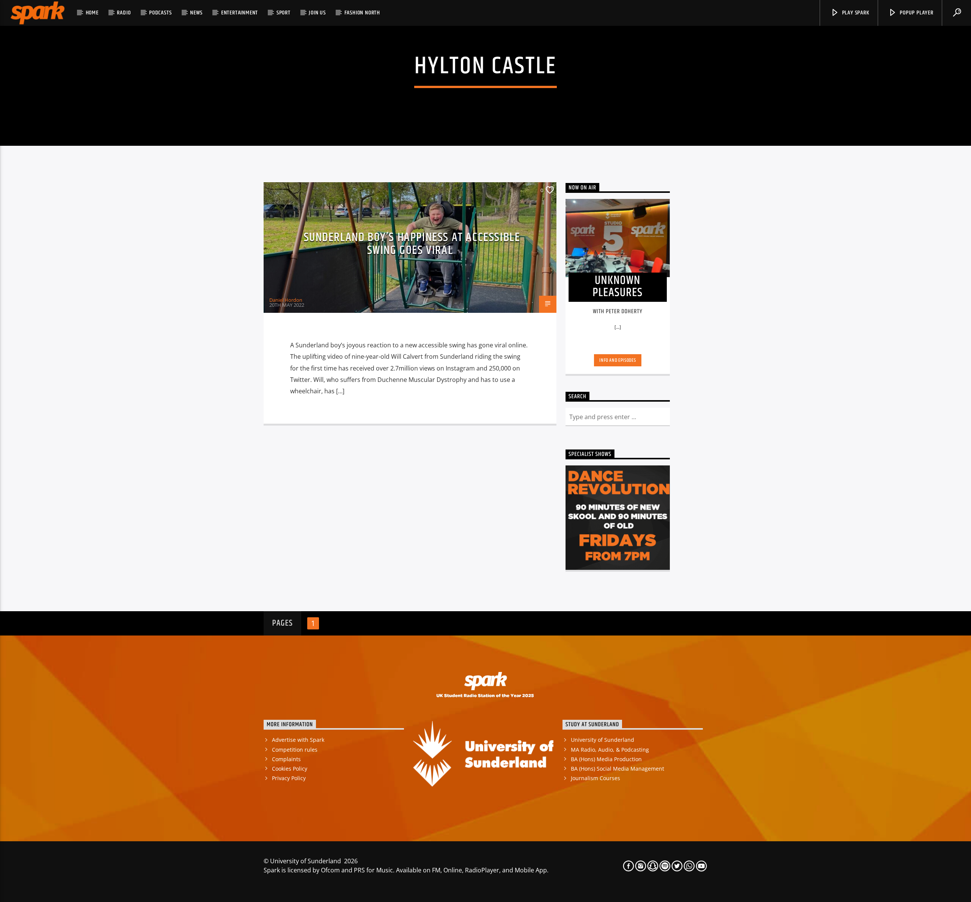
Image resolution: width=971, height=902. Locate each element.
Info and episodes (617, 360)
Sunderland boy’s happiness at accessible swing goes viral (412, 244)
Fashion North (362, 12)
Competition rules (294, 749)
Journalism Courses (595, 778)
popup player (915, 12)
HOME (92, 12)
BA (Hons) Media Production (606, 759)
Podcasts (160, 12)
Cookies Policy (289, 768)
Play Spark (855, 12)
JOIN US (317, 12)
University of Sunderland (602, 739)
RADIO (123, 12)
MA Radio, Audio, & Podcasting (610, 749)
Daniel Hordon (285, 299)
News (196, 12)
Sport (284, 12)
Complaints (286, 759)
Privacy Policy (289, 778)
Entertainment (239, 12)
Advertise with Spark (298, 739)
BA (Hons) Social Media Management (617, 768)
